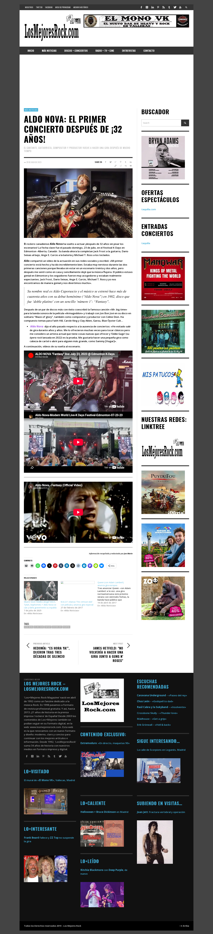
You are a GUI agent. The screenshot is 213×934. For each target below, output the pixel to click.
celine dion (38, 627)
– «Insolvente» (161, 707)
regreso (66, 627)
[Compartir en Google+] (116, 162)
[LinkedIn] (152, 7)
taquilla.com (148, 209)
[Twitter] (175, 7)
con (94, 870)
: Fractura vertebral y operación (161, 812)
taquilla (145, 243)
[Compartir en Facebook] (105, 162)
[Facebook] (141, 7)
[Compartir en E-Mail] (131, 166)
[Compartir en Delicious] (116, 166)
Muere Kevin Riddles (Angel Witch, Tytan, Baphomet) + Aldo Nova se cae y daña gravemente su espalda (40, 604)
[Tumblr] (169, 7)
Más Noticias (31, 109)
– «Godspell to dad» (155, 701)
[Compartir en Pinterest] (121, 162)
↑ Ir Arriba (184, 925)
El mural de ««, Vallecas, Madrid (49, 780)
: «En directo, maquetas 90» (105, 743)
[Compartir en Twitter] (110, 162)
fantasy (48, 627)
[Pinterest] (158, 7)
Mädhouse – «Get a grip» (151, 718)
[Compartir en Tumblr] (126, 162)
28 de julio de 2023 (33, 162)
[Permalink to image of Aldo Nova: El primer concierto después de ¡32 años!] (78, 203)
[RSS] (163, 7)
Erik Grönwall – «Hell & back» (154, 724)
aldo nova (28, 627)
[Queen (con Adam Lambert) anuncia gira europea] (116, 594)
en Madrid (104, 812)
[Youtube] (180, 7)
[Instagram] (147, 7)
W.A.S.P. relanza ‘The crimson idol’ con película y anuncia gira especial (77, 603)
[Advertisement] (106, 81)
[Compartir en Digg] (126, 166)
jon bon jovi (57, 627)
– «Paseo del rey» (162, 695)
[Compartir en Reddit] (121, 166)
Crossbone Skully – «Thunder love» (157, 713)
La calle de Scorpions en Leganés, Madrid (161, 749)
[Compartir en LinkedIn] (131, 162)
